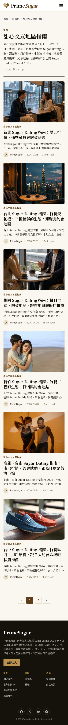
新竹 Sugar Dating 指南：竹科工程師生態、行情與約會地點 (32, 384)
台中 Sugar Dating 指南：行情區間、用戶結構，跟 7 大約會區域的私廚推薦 (32, 554)
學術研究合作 (10, 690)
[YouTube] (38, 711)
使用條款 (50, 679)
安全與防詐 (9, 684)
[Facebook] (21, 711)
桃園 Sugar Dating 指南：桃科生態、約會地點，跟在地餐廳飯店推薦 (33, 302)
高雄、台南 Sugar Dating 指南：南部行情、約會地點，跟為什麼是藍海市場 (33, 468)
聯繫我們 (8, 695)
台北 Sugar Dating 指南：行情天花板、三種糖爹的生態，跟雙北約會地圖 (33, 218)
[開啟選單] (61, 5)
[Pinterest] (46, 711)
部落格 (15, 18)
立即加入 (12, 662)
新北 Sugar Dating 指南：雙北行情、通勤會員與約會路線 (32, 134)
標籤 (27, 684)
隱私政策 (50, 684)
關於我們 (8, 679)
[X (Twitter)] (30, 711)
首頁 (5, 18)
